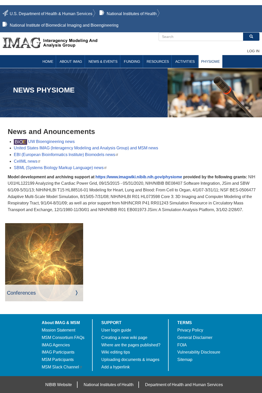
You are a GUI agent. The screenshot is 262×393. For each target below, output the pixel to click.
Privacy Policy (190, 330)
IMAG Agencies (56, 345)
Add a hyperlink (115, 367)
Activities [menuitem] (185, 61)
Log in (253, 51)
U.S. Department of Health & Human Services (51, 14)
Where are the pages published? (130, 345)
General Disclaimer (194, 337)
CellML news (25, 161)
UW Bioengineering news (51, 141)
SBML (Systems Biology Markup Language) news (59, 168)
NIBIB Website (58, 384)
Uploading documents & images (130, 359)
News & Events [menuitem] (103, 61)
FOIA (182, 345)
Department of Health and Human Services (184, 384)
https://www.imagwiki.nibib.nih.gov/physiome (138, 177)
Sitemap (184, 359)
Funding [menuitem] (132, 61)
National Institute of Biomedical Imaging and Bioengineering (64, 25)
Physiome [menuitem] (210, 61)
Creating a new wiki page (124, 337)
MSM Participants (58, 359)
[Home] (81, 42)
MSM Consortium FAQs (63, 337)
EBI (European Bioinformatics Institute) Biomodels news (64, 154)
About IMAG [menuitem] (71, 61)
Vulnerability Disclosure (198, 352)
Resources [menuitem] (158, 61)
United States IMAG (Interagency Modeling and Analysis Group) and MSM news (86, 148)
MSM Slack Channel (60, 367)
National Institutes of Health (132, 14)
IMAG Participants (58, 352)
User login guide (116, 330)
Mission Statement (58, 330)
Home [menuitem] (47, 61)
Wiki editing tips (115, 352)
